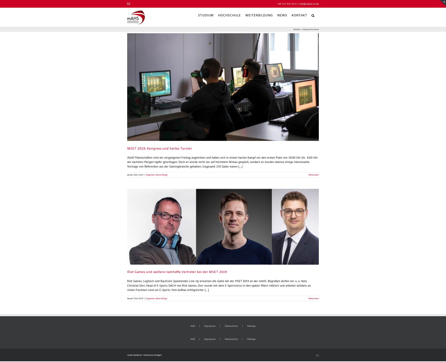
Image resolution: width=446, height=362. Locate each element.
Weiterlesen (313, 174)
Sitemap (251, 326)
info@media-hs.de (309, 3)
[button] (313, 15)
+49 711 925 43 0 (287, 3)
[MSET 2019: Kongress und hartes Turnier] (223, 87)
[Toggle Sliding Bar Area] (443, 3)
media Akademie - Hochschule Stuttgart (144, 355)
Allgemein (150, 174)
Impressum (210, 326)
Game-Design (162, 174)
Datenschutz (231, 326)
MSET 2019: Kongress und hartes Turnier (159, 149)
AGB (192, 326)
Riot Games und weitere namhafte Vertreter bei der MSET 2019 (177, 272)
